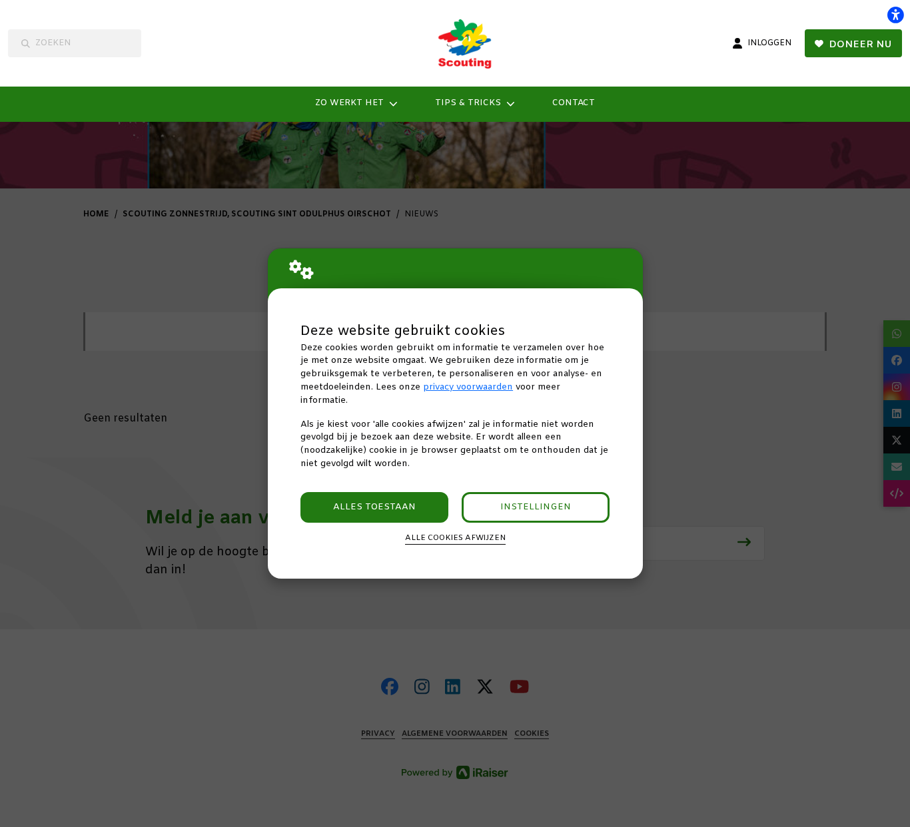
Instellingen (535, 507)
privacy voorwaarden (468, 387)
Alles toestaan (374, 507)
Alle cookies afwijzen (455, 538)
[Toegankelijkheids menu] (895, 15)
